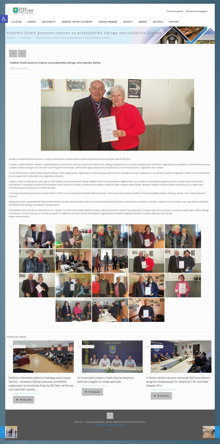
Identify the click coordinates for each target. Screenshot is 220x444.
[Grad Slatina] (23, 10)
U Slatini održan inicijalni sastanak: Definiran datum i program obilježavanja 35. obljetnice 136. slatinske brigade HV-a (178, 381)
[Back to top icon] (110, 416)
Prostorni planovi (175, 11)
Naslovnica (26, 38)
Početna (11, 38)
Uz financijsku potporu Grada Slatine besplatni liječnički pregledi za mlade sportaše (105, 379)
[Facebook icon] (110, 429)
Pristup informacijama (196, 11)
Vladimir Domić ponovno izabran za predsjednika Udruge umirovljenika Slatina (73, 38)
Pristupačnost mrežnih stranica (110, 425)
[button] (4, 19)
